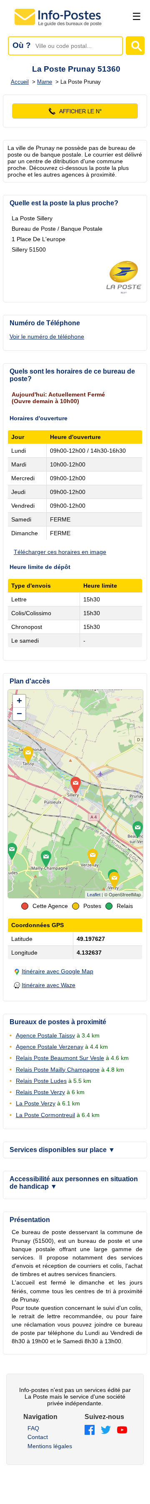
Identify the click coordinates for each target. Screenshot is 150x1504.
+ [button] (19, 701)
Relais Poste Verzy (40, 1092)
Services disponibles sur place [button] (62, 1149)
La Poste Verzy (35, 1103)
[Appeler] (75, 111)
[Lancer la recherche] (135, 45)
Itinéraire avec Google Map (57, 971)
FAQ (33, 1428)
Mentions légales (50, 1446)
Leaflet (93, 894)
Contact (38, 1437)
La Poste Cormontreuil (45, 1115)
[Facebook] (90, 1430)
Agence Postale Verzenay (49, 1046)
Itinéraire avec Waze (48, 985)
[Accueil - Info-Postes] (58, 25)
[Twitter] (106, 1430)
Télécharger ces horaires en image (60, 552)
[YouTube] (122, 1430)
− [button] (19, 713)
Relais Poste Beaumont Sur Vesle (60, 1058)
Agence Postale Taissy (45, 1035)
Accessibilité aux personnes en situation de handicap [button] (74, 1182)
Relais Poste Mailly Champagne (58, 1069)
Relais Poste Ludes (41, 1080)
